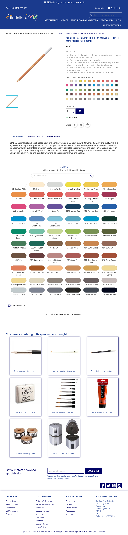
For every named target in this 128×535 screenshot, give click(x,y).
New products (12, 504)
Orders (69, 504)
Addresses (70, 511)
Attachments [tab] (53, 136)
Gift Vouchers (12, 511)
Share (74, 124)
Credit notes (71, 507)
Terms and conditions (45, 504)
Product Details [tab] (35, 136)
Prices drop (11, 501)
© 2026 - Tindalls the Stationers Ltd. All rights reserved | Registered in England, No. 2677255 (64, 531)
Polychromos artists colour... (64, 371)
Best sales (10, 507)
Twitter (108, 485)
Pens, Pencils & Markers (84, 20)
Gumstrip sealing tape (25, 453)
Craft (64, 20)
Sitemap (39, 520)
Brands (9, 514)
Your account (74, 496)
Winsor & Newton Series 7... (64, 412)
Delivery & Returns (44, 501)
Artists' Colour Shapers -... (25, 371)
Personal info (71, 501)
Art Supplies (51, 20)
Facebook (102, 485)
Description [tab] (17, 136)
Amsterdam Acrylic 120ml (102, 412)
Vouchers (70, 514)
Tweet (81, 124)
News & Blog (41, 527)
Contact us (41, 517)
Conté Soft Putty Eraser (25, 412)
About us (40, 507)
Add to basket (79, 111)
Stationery (107, 20)
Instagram (119, 485)
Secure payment (43, 511)
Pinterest (87, 124)
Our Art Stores (42, 524)
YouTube (113, 485)
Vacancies (40, 514)
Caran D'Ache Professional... (103, 371)
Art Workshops (112, 25)
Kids (118, 20)
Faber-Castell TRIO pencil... (64, 453)
